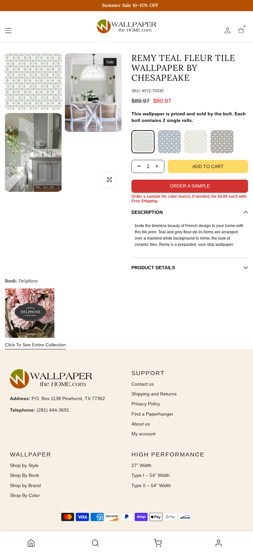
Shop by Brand (25, 485)
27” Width (141, 465)
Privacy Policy (145, 403)
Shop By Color (25, 495)
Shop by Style (24, 465)
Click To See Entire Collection (35, 344)
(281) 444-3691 (53, 410)
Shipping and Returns (154, 393)
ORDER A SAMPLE (190, 186)
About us (140, 423)
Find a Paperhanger (152, 414)
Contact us (142, 384)
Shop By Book (24, 475)
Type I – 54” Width (150, 475)
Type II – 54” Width (151, 485)
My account (143, 433)
